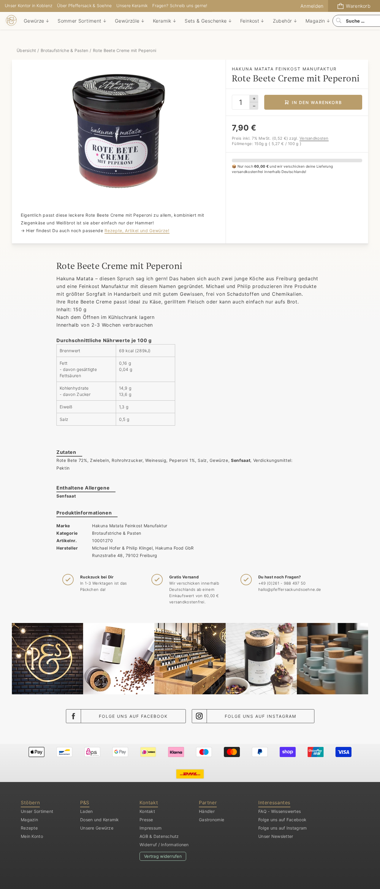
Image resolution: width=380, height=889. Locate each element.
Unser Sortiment (37, 811)
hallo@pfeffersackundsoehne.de (289, 589)
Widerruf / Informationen (164, 844)
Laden (86, 811)
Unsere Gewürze (96, 827)
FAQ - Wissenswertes (279, 811)
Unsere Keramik (132, 5)
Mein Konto (32, 836)
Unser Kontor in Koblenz (28, 5)
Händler (207, 811)
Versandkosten (314, 138)
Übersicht (27, 50)
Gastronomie (211, 819)
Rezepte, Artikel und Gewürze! (136, 230)
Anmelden (311, 6)
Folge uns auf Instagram (260, 716)
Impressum (151, 827)
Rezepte (29, 827)
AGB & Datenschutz (159, 836)
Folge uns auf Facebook (133, 716)
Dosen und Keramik (99, 819)
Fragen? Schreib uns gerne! (179, 5)
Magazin (29, 819)
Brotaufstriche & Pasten (64, 50)
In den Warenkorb (317, 102)
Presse (146, 819)
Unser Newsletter (275, 836)
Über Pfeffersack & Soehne (84, 5)
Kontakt (147, 811)
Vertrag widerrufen (163, 856)
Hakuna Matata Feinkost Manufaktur (129, 525)
